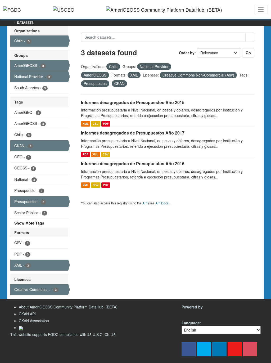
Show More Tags (29, 223)
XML (85, 124)
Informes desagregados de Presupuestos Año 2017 (132, 133)
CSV (95, 124)
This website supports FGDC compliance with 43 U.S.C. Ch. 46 (63, 334)
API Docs (162, 203)
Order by (187, 52)
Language (191, 322)
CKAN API (27, 313)
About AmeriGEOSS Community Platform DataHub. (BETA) (68, 307)
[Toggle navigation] (261, 9)
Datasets (25, 22)
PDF (106, 124)
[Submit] (249, 37)
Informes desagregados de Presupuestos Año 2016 (132, 163)
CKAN (191, 313)
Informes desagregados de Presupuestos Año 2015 (132, 102)
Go (248, 52)
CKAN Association (34, 320)
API (144, 203)
